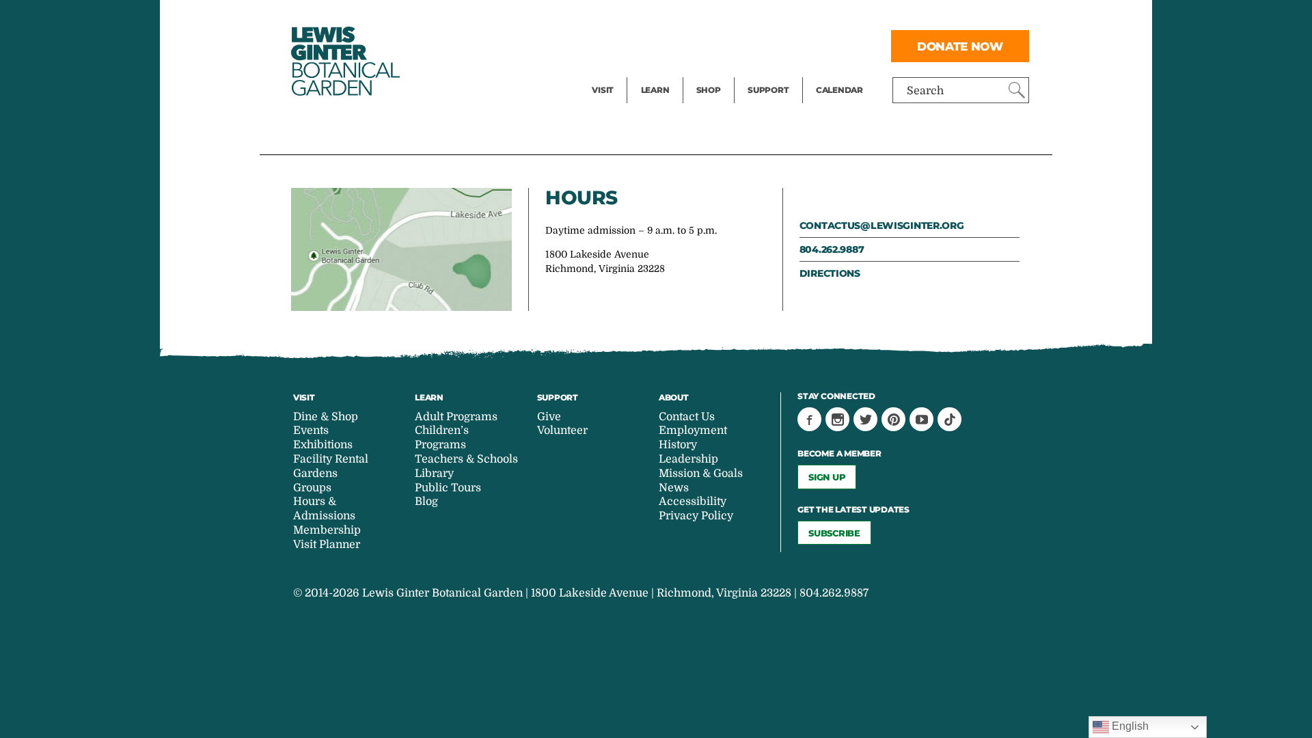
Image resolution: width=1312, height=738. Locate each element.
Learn (655, 90)
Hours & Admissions (324, 508)
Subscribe (834, 533)
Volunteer (772, 72)
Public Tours (673, 18)
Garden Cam (673, 45)
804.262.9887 (832, 249)
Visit (603, 90)
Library (434, 473)
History (678, 445)
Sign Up (826, 477)
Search (925, 91)
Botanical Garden (344, 61)
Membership (327, 530)
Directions (830, 273)
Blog (652, 72)
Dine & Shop (325, 417)
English (1129, 726)
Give (759, 45)
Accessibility (692, 501)
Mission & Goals (701, 473)
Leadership (688, 459)
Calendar (839, 90)
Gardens (315, 473)
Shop (708, 90)
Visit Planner (326, 544)
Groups (312, 488)
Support (768, 90)
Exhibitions (621, 72)
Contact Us (687, 417)
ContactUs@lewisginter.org (882, 225)
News (674, 488)
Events (609, 45)
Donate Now (960, 46)
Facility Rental (629, 18)
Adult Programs (456, 417)
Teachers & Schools (466, 459)
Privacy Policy (696, 516)
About (674, 397)
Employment (693, 430)
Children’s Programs (442, 437)
